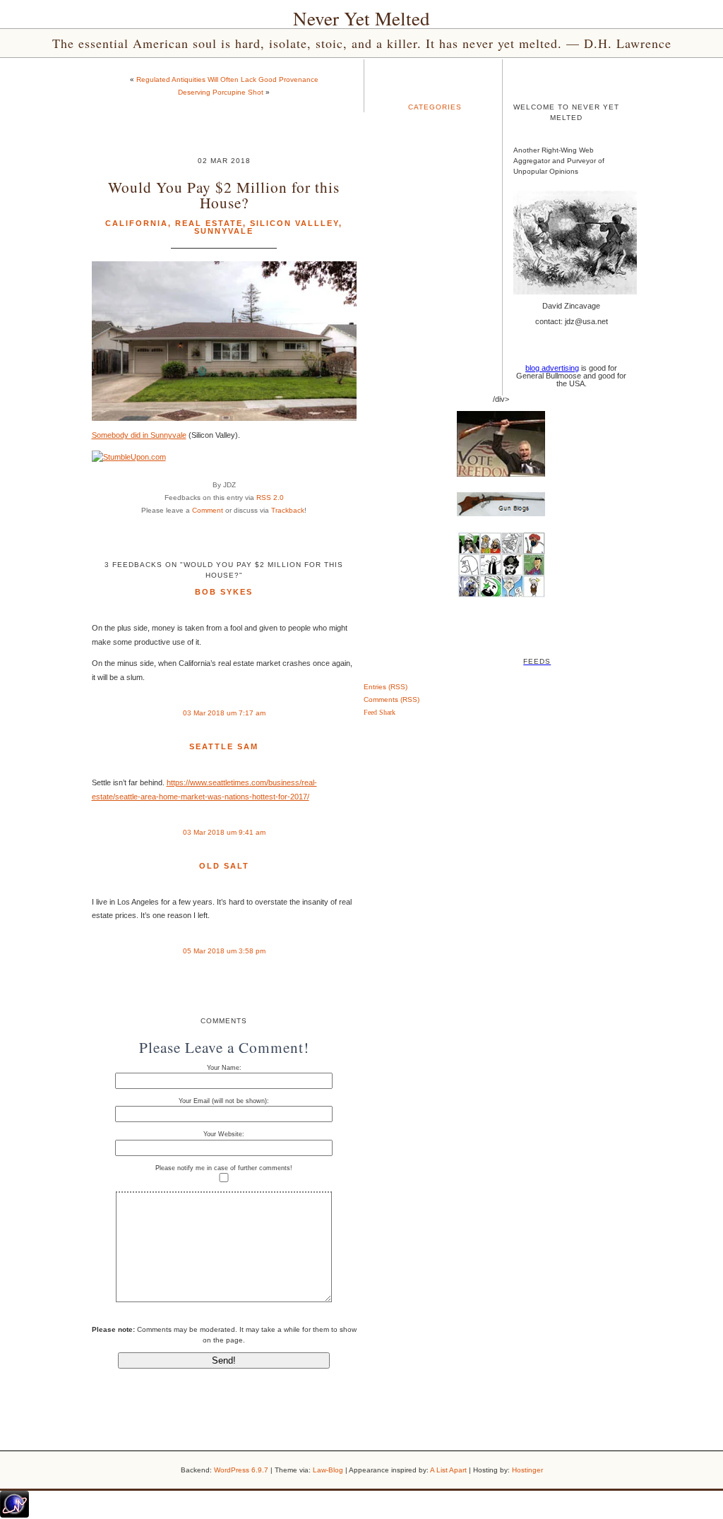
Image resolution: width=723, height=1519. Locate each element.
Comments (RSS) (391, 699)
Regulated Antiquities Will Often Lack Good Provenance (227, 79)
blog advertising (552, 368)
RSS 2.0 (270, 497)
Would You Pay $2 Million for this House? (224, 194)
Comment (207, 510)
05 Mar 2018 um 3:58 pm (224, 951)
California (136, 223)
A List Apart (448, 1470)
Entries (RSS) (385, 687)
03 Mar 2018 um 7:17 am (224, 713)
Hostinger (527, 1470)
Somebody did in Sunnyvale (139, 435)
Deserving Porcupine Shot (220, 92)
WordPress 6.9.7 (241, 1470)
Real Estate (209, 223)
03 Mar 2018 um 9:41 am (224, 832)
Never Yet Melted (361, 18)
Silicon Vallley (294, 223)
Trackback (287, 510)
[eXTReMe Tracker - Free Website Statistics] (14, 1515)
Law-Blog (328, 1470)
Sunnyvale (223, 231)
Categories (435, 107)
